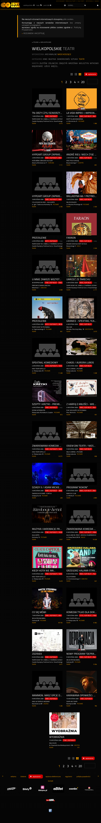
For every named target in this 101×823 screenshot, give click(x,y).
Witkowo (94, 63)
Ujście (47, 66)
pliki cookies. (68, 19)
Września (73, 63)
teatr (81, 59)
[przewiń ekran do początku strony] (2, 776)
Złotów (43, 63)
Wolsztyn (84, 63)
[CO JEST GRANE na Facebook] (50, 812)
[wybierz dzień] (60, 5)
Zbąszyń (63, 63)
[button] (28, 5)
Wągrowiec (37, 66)
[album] (79, 74)
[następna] (78, 82)
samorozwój (63, 59)
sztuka (74, 59)
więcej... (54, 66)
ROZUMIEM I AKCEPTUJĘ (33, 33)
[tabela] (75, 74)
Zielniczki (53, 63)
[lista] (71, 74)
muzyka (52, 59)
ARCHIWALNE (51, 54)
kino (45, 59)
